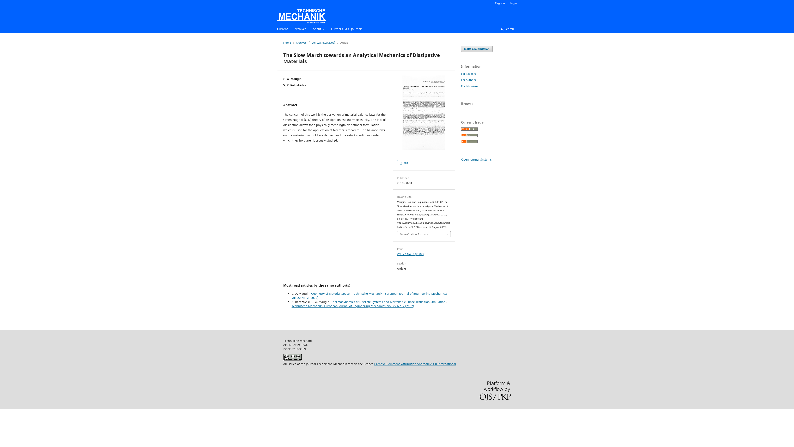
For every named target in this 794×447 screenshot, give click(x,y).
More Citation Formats (414, 234)
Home (287, 42)
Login (513, 3)
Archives (300, 29)
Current (282, 29)
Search (509, 29)
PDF (405, 163)
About (317, 29)
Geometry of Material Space (330, 294)
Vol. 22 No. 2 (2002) (323, 42)
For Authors (468, 80)
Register (500, 3)
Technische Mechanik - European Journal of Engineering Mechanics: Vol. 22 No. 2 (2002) (353, 306)
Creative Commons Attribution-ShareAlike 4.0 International (415, 364)
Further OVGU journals (346, 29)
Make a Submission (477, 49)
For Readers (468, 74)
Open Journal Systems (476, 159)
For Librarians (469, 86)
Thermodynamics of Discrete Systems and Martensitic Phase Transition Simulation (388, 302)
